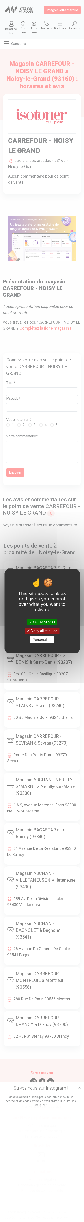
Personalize (42, 640)
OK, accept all (43, 622)
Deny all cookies (43, 631)
